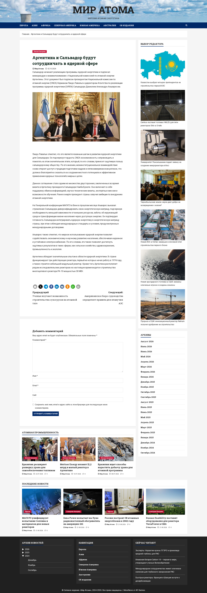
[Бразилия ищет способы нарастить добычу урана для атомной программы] (115, 449)
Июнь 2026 (146, 351)
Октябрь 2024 (148, 452)
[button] (35, 287)
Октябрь (32, 570)
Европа (24, 25)
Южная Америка (90, 25)
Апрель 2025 (147, 422)
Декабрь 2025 (148, 382)
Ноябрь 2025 (147, 387)
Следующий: (103, 298)
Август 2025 (147, 402)
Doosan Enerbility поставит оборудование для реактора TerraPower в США (162, 521)
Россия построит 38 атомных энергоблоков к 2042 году (122, 519)
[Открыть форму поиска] (186, 25)
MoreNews (128, 590)
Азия (34, 25)
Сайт (34, 395)
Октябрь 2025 (148, 392)
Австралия (109, 25)
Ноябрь (31, 565)
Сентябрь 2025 (148, 397)
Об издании (127, 25)
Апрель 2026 (147, 361)
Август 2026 (147, 341)
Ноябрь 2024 (147, 447)
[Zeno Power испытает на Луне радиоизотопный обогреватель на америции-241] (82, 502)
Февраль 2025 (148, 432)
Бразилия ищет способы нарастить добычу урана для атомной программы (115, 467)
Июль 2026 (146, 346)
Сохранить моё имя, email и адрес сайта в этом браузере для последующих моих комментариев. (71, 406)
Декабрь (32, 560)
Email (35, 385)
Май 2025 (145, 417)
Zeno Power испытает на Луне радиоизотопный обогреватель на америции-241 (81, 521)
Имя (35, 376)
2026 (27, 549)
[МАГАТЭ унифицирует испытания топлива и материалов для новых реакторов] (41, 502)
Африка (45, 25)
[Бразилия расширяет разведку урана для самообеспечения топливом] (40, 449)
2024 (27, 556)
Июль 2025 (146, 407)
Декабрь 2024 (148, 442)
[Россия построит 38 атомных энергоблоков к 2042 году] (124, 502)
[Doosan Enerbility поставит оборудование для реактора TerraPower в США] (165, 502)
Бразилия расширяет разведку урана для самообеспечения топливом (38, 467)
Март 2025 (146, 427)
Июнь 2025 (146, 412)
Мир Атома (103, 9)
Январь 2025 (147, 437)
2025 (27, 552)
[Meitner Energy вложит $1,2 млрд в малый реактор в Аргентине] (78, 449)
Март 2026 (146, 366)
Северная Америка (65, 25)
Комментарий (39, 340)
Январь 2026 (147, 377)
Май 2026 (146, 356)
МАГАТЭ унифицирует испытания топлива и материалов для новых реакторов (35, 522)
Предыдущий (54, 298)
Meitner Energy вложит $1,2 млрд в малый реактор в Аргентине (76, 467)
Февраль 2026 (148, 371)
